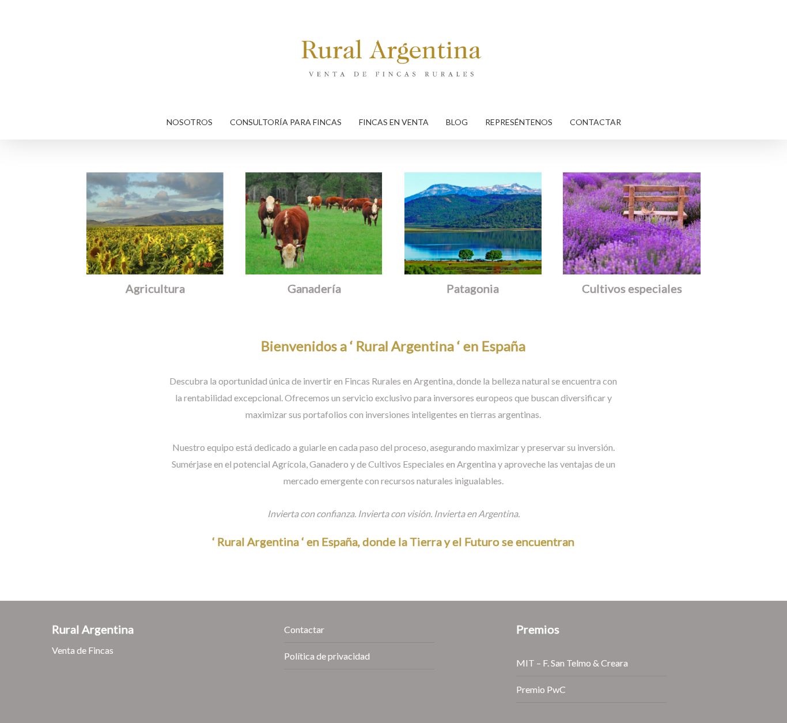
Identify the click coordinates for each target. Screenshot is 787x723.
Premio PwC (541, 689)
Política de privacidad (327, 655)
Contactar (304, 629)
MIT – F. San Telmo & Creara (572, 662)
